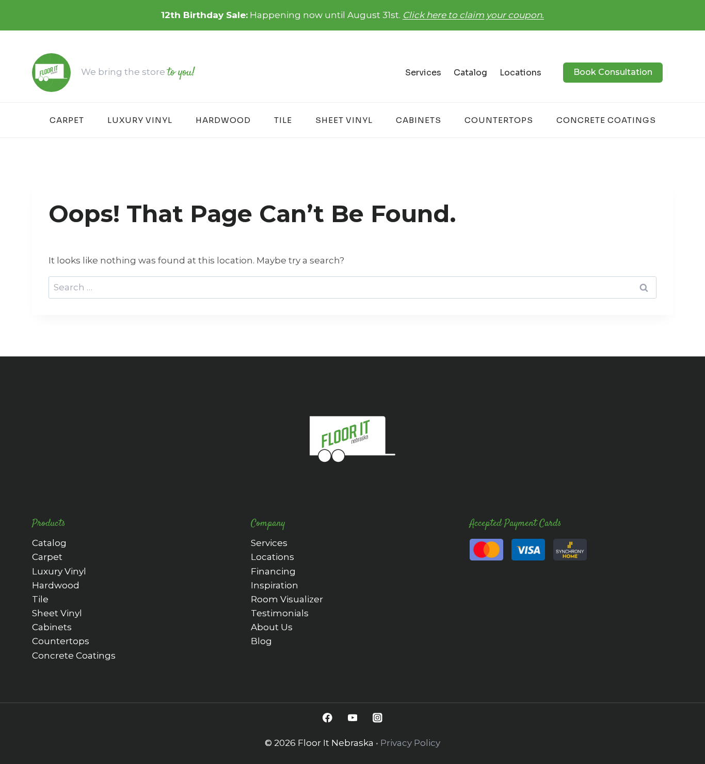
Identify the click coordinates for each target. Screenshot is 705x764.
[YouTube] (352, 717)
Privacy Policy (410, 743)
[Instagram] (377, 717)
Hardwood (223, 120)
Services (423, 72)
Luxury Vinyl (139, 120)
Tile (283, 120)
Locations (520, 72)
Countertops (498, 120)
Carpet (67, 120)
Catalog (470, 72)
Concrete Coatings (606, 120)
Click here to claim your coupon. (473, 15)
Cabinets (418, 120)
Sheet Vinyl (344, 120)
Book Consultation (612, 72)
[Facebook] (327, 717)
